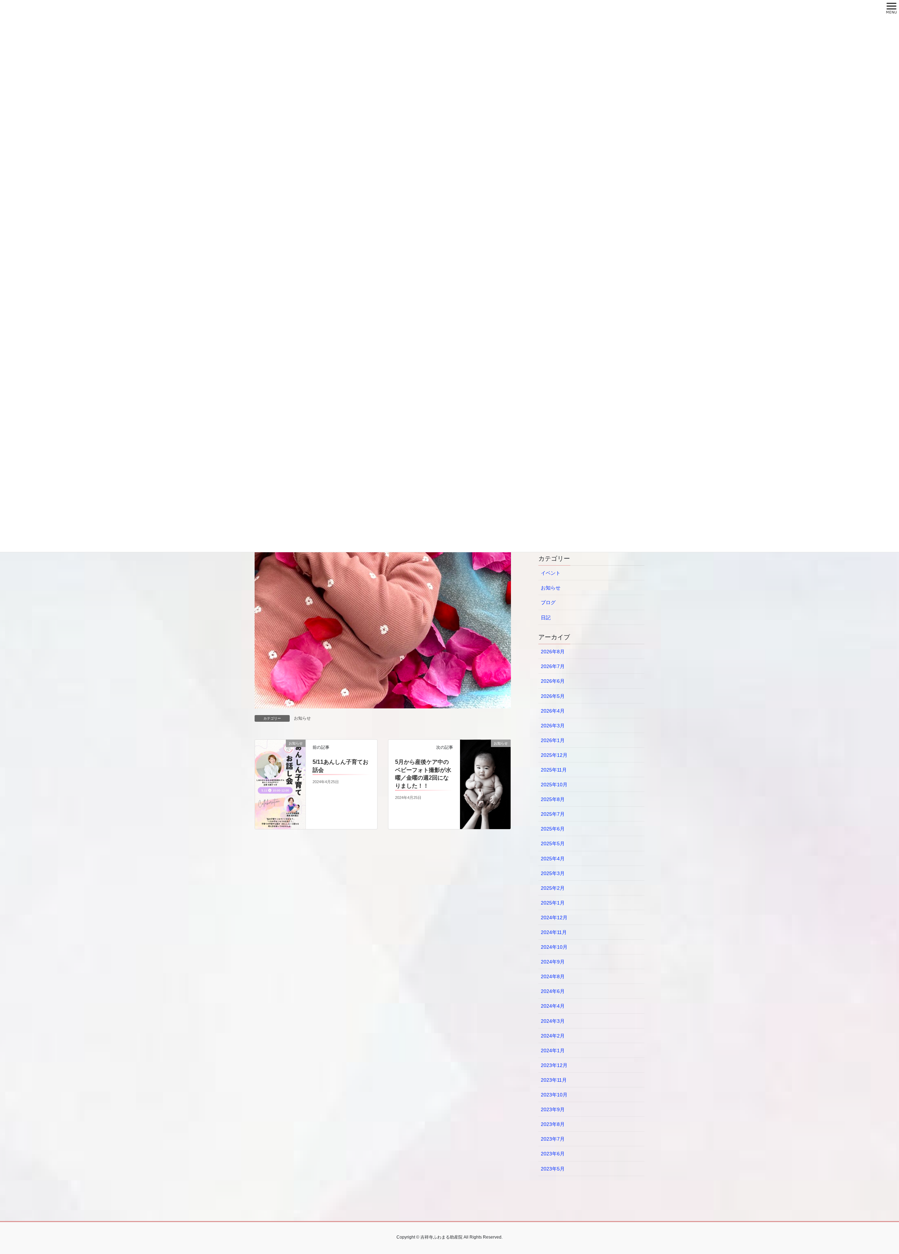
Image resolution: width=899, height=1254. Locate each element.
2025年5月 (553, 843)
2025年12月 (554, 755)
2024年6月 (553, 991)
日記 (546, 617)
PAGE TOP (873, 1210)
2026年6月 (553, 681)
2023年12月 (554, 1065)
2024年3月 (553, 1021)
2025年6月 (553, 829)
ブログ (548, 602)
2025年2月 (553, 888)
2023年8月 (553, 1124)
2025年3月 (553, 873)
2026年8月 (553, 651)
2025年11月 (554, 770)
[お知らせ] (280, 784)
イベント (550, 573)
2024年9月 (553, 962)
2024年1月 (553, 1050)
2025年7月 (553, 814)
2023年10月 (554, 1095)
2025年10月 (554, 784)
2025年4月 (553, 858)
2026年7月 (553, 666)
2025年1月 (553, 903)
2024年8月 (553, 976)
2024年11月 (554, 932)
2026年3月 (553, 725)
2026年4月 (553, 711)
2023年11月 (554, 1080)
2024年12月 (554, 917)
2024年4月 (553, 1006)
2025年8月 (553, 799)
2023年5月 (553, 1169)
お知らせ (302, 718)
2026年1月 (553, 740)
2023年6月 (553, 1153)
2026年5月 (553, 696)
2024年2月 (553, 1036)
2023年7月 (553, 1139)
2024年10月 (554, 947)
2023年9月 (553, 1109)
